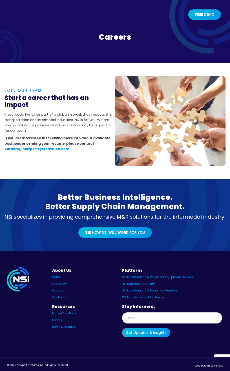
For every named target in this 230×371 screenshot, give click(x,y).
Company (59, 284)
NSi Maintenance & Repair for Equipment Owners (157, 277)
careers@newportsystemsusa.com (36, 149)
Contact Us (60, 297)
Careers (58, 290)
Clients (57, 320)
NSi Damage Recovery (138, 284)
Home (56, 277)
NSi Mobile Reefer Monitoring (143, 297)
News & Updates (64, 327)
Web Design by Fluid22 (209, 365)
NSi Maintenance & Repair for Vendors (150, 290)
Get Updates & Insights (146, 332)
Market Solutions (64, 313)
